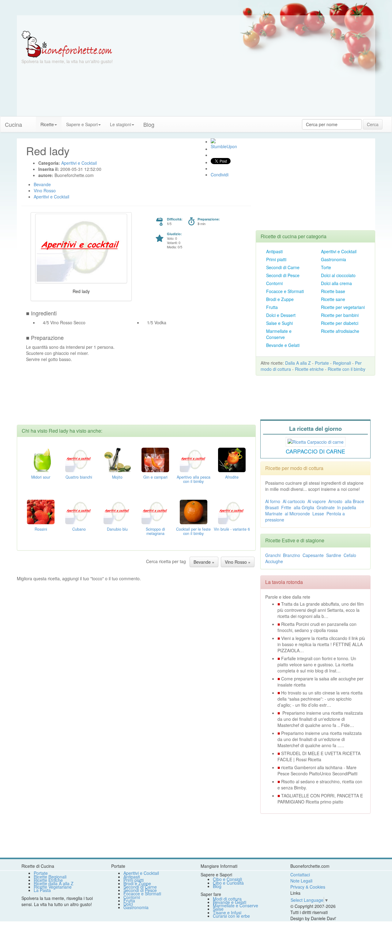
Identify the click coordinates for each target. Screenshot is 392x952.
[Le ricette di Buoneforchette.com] (196, 23)
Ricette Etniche (48, 880)
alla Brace (354, 501)
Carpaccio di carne (315, 451)
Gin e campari (155, 477)
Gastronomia (333, 259)
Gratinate (326, 507)
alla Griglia (304, 507)
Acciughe (274, 561)
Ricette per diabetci (339, 323)
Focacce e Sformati (285, 291)
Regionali (342, 363)
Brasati (272, 507)
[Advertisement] (256, 73)
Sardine (333, 555)
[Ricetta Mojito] (117, 459)
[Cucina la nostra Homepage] (31, 121)
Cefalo (350, 555)
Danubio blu (117, 529)
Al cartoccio (294, 501)
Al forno (272, 501)
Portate (322, 363)
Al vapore (316, 501)
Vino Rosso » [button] (238, 562)
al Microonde (297, 513)
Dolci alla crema (336, 283)
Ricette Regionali (50, 877)
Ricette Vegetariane (53, 887)
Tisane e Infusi (227, 912)
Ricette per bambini (340, 315)
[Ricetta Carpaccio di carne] (315, 441)
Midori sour (40, 477)
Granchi (273, 555)
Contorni (274, 283)
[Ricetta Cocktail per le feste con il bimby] (193, 511)
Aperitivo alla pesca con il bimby (193, 479)
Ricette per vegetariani (343, 307)
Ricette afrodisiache (340, 331)
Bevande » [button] (204, 562)
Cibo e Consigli (227, 879)
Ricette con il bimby (346, 369)
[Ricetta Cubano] (79, 511)
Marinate (273, 513)
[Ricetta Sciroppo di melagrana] (155, 511)
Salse (218, 909)
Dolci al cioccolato (338, 275)
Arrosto (335, 501)
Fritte (286, 507)
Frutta (272, 307)
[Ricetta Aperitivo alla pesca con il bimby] (193, 459)
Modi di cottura (227, 899)
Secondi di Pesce (283, 275)
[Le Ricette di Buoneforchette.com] (66, 44)
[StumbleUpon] (213, 140)
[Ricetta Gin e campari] (155, 459)
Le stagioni (120, 124)
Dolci (128, 904)
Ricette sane (333, 299)
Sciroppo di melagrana (155, 531)
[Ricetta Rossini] (41, 511)
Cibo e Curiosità (228, 883)
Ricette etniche (309, 369)
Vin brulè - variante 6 (232, 529)
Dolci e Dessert (281, 315)
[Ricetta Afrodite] (232, 459)
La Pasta (42, 890)
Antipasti (274, 251)
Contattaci (300, 874)
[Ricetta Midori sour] (41, 459)
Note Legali (301, 881)
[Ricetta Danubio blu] (117, 511)
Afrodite (232, 477)
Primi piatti (276, 259)
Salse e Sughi (279, 323)
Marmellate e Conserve (279, 334)
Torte (326, 267)
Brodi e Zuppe (280, 299)
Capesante (313, 555)
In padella (346, 507)
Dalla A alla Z (298, 363)
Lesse (318, 513)
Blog (217, 886)
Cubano (79, 529)
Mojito (117, 477)
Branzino (291, 555)
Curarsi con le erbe (231, 916)
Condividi (219, 174)
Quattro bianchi (79, 477)
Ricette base (333, 291)
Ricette (47, 124)
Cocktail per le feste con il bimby (193, 531)
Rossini (41, 529)
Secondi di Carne (283, 267)
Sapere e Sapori (82, 124)
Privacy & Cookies (307, 887)
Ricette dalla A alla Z (54, 883)
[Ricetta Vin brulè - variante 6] (232, 511)
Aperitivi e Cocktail (338, 251)
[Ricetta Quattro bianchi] (79, 459)
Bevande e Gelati (283, 345)
